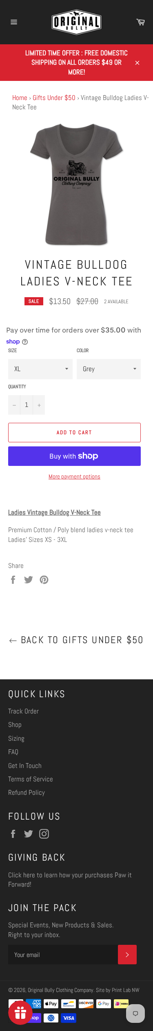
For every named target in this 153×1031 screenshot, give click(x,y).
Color (83, 350)
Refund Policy (26, 792)
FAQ (13, 751)
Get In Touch (25, 765)
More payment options (74, 476)
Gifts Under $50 (54, 97)
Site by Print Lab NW (118, 990)
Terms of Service (30, 778)
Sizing (16, 738)
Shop (15, 724)
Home (19, 97)
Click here (21, 874)
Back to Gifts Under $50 (80, 640)
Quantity (17, 386)
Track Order (23, 711)
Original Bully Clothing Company (60, 990)
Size (12, 350)
